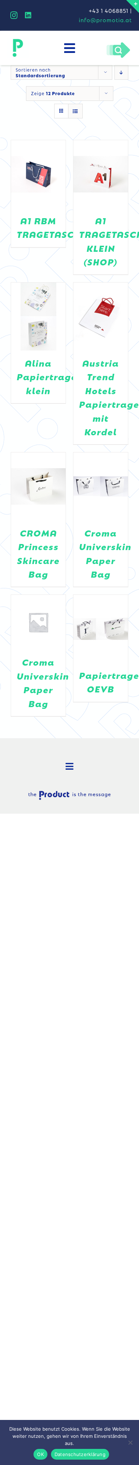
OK (40, 1454)
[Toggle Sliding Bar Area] (132, 6)
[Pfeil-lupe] (118, 44)
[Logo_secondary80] (18, 40)
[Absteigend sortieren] (121, 72)
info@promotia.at (105, 19)
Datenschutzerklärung (80, 1454)
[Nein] (130, 1442)
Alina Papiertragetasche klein (63, 376)
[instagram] (14, 15)
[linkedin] (28, 15)
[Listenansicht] (75, 111)
